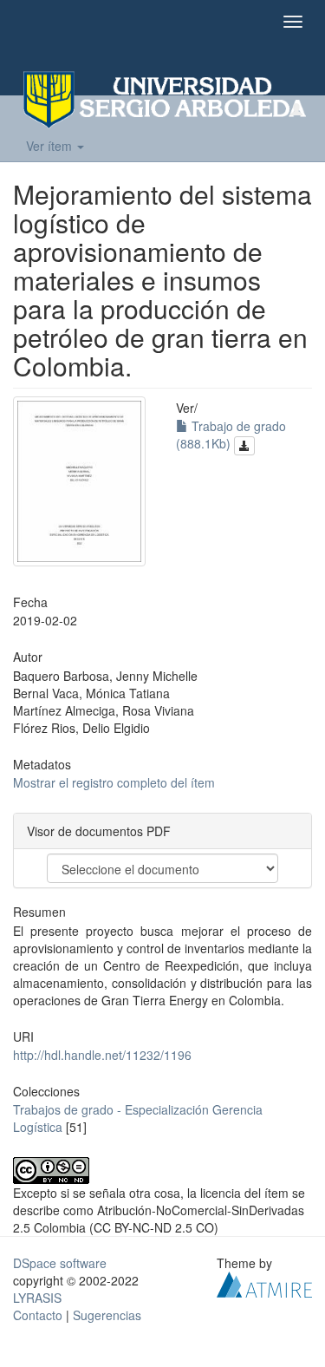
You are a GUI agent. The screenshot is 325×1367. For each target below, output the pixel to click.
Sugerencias (107, 1315)
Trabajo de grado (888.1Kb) (231, 434)
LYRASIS (37, 1297)
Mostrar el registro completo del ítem (114, 782)
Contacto (37, 1315)
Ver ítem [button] (50, 145)
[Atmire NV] (264, 1283)
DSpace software (60, 1263)
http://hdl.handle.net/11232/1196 (102, 1054)
